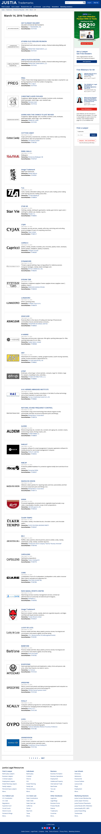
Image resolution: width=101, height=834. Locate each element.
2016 (27, 9)
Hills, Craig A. (32, 84)
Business (53, 771)
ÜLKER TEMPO (26, 518)
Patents (52, 808)
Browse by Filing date (18, 9)
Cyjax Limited (32, 232)
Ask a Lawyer (15, 6)
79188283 (34, 252)
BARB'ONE (25, 646)
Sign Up (96, 2)
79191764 (34, 747)
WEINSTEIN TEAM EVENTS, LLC (37, 49)
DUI (27, 781)
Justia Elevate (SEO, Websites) (83, 806)
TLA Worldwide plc (33, 195)
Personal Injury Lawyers (9, 789)
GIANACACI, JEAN (33, 120)
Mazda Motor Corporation (36, 415)
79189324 (34, 509)
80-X (22, 536)
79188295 (34, 271)
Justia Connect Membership (83, 798)
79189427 (34, 527)
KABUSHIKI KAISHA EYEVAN (36, 287)
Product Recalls (54, 806)
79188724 (34, 417)
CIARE (23, 573)
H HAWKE (24, 334)
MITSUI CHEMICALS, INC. (35, 269)
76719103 (34, 85)
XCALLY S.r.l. (31, 708)
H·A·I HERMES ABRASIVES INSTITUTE (35, 389)
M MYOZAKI (25, 664)
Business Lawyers (7, 776)
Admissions (78, 776)
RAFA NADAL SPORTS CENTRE (32, 591)
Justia (3, 9)
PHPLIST (24, 444)
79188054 (34, 197)
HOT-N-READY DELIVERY (30, 23)
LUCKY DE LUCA (27, 628)
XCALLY (24, 701)
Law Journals (78, 784)
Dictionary (78, 774)
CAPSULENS (25, 554)
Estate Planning (31, 784)
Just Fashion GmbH (33, 140)
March (31, 9)
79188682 (34, 399)
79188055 (34, 216)
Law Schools (37, 6)
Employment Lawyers (8, 781)
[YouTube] (45, 828)
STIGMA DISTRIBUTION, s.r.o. (37, 377)
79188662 (34, 362)
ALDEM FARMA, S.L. (34, 434)
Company (41, 831)
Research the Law (26, 6)
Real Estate (53, 786)
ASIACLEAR (25, 316)
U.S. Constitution (7, 798)
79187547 (34, 159)
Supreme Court (6, 806)
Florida (28, 808)
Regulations (5, 803)
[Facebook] (47, 828)
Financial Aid (78, 779)
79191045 (34, 692)
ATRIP (23, 371)
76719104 (34, 104)
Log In (89, 2)
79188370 (34, 305)
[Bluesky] (54, 828)
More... (4, 791)
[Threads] (52, 828)
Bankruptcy (29, 774)
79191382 (34, 729)
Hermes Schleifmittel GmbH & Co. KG (39, 397)
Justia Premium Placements (83, 803)
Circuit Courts (6, 808)
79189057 (34, 472)
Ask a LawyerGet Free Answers (84, 52)
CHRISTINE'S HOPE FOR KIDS (32, 96)
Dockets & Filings (7, 813)
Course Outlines (79, 781)
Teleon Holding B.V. (34, 560)
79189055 (34, 454)
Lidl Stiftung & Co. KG (34, 507)
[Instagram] (49, 828)
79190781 (34, 637)
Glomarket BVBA (33, 470)
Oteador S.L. (31, 214)
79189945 (34, 600)
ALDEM (24, 426)
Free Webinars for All (86, 70)
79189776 (34, 562)
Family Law (29, 786)
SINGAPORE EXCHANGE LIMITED (38, 324)
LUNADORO (25, 298)
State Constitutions (32, 798)
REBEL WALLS (26, 151)
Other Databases (56, 796)
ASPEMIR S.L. (32, 598)
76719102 (34, 65)
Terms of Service (53, 831)
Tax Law (52, 789)
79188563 (34, 326)
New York (29, 811)
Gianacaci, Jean (32, 102)
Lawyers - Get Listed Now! (87, 140)
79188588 (34, 344)
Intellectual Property (56, 781)
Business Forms (55, 803)
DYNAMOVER (26, 261)
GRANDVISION (26, 737)
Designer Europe (33, 250)
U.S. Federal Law (8, 796)
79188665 (34, 379)
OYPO (23, 719)
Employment (54, 779)
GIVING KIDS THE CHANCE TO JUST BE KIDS (37, 115)
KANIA (23, 499)
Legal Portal (34, 831)
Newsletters (55, 6)
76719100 (34, 29)
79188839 (34, 435)
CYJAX (23, 224)
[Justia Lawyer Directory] (58, 828)
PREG (23, 78)
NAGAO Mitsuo (32, 173)
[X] (56, 828)
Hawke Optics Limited (34, 342)
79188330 (34, 289)
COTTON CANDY (27, 133)
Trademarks (9, 9)
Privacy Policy (64, 831)
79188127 (34, 234)
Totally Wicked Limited (34, 617)
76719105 (34, 122)
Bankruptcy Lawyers (8, 774)
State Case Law (30, 803)
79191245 (34, 710)
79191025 (34, 672)
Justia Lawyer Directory (81, 801)
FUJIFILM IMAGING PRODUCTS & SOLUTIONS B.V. (43, 727)
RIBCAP (24, 463)
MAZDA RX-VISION (28, 481)
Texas (28, 813)
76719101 (34, 51)
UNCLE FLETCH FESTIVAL (30, 60)
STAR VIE (24, 206)
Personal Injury (31, 789)
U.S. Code (5, 801)
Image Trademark (28, 170)
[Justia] (9, 2)
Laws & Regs (46, 6)
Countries (53, 813)
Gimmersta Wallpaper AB (35, 157)
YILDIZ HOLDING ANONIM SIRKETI (38, 525)
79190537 (34, 619)
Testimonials (78, 813)
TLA (22, 188)
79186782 (34, 142)
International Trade (56, 784)
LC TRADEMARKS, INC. (34, 27)
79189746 (34, 545)
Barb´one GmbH (33, 653)
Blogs (76, 786)
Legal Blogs (53, 801)
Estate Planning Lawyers (9, 784)
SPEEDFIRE (25, 683)
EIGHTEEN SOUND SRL (35, 580)
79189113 (34, 490)
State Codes (29, 801)
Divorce (28, 779)
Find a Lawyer (6, 6)
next (43, 758)
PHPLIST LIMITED (33, 452)
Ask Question (87, 61)
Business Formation (56, 774)
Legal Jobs (53, 798)
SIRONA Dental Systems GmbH (37, 690)
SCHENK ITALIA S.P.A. (34, 303)
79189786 (34, 582)
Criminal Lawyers (7, 779)
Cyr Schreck (31, 670)
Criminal (28, 776)
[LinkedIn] (42, 828)
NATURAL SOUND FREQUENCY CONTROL (37, 408)
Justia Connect (25, 831)
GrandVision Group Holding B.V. (37, 745)
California (29, 806)
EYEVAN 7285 (26, 279)
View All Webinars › (86, 109)
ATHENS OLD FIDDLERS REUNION (34, 41)
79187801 (34, 175)
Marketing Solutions (66, 6)
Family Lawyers (6, 786)
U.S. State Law (31, 796)
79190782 (34, 655)
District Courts (6, 811)
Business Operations (56, 776)
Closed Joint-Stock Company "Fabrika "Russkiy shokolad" (45, 543)
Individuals (30, 771)
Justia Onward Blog (80, 811)
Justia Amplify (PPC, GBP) (82, 808)
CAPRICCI (24, 243)
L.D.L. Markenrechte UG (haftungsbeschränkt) (41, 635)
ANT (23, 353)
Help (46, 831)
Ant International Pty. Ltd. (35, 360)
